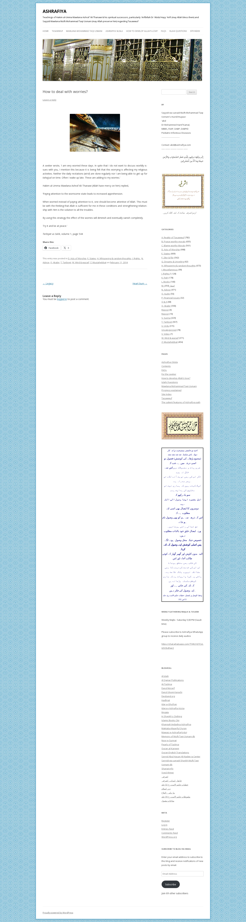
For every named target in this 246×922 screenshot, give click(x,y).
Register (165, 820)
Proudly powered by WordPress (58, 912)
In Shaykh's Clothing (171, 716)
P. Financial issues (170, 297)
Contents (166, 366)
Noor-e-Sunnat (169, 740)
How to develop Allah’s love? (142, 31)
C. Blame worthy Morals (173, 245)
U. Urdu (165, 325)
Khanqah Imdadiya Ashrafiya (176, 724)
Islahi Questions (178, 31)
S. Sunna (166, 317)
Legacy (48, 283)
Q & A (164, 301)
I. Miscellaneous (169, 269)
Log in (164, 824)
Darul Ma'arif (168, 688)
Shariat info (167, 768)
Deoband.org (168, 696)
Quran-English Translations (175, 752)
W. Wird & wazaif (80, 262)
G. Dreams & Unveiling (172, 261)
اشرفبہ (164, 776)
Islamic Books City (170, 720)
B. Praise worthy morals (173, 241)
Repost (165, 309)
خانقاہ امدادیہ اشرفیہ (171, 780)
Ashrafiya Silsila (114, 31)
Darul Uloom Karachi (171, 692)
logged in (62, 299)
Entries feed (167, 828)
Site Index (195, 31)
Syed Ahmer (167, 772)
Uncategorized (168, 329)
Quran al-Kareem (170, 748)
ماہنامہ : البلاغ (168, 792)
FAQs (163, 31)
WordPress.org (169, 836)
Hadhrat (165, 700)
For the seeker (168, 374)
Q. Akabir (55, 262)
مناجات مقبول (167, 800)
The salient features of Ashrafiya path (180, 402)
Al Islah (165, 676)
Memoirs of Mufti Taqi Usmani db (178, 736)
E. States (91, 258)
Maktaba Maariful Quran (174, 728)
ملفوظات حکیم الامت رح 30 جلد (175, 796)
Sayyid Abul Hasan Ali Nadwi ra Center (180, 756)
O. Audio (165, 293)
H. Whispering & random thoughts (114, 258)
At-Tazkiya (166, 684)
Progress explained (171, 390)
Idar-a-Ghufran (169, 704)
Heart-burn (140, 283)
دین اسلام (166, 788)
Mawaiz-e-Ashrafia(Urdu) (174, 732)
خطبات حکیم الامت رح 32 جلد (174, 784)
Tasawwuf (57, 31)
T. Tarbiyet (66, 262)
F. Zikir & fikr (167, 257)
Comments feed (169, 832)
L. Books (165, 281)
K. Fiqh (164, 277)
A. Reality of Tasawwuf (172, 237)
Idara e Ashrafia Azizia (172, 708)
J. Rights (136, 258)
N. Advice (166, 289)
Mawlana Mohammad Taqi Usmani (84, 31)
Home (46, 31)
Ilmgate (165, 712)
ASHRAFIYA (54, 11)
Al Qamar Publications (172, 680)
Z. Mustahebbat (98, 262)
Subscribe (170, 884)
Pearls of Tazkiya (170, 744)
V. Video (165, 333)
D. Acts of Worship (77, 258)
